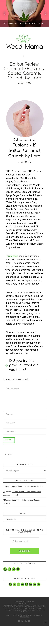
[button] (24, 56)
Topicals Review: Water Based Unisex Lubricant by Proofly (22, 493)
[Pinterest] (14, 569)
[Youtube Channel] (18, 569)
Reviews (30, 615)
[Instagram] (9, 569)
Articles (16, 615)
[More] (38, 584)
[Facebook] (5, 569)
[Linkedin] (30, 584)
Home (8, 615)
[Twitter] (14, 584)
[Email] (34, 584)
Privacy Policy (24, 603)
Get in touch (24, 617)
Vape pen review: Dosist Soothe (30, 487)
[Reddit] (22, 584)
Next (44, 13)
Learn (23, 615)
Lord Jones (11, 256)
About (38, 615)
